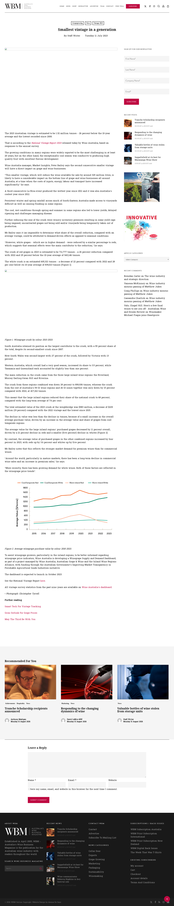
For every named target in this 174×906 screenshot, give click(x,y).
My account (137, 866)
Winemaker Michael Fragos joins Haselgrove (143, 313)
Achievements (10, 703)
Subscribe (131, 101)
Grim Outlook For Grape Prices (21, 613)
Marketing (65, 703)
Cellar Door (94, 851)
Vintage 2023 (98, 23)
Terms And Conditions (143, 882)
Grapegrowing (77, 23)
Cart (133, 870)
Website (112, 780)
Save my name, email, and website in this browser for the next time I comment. (73, 789)
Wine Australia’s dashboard (97, 587)
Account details (139, 878)
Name (32, 780)
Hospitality (21, 703)
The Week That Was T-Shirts (146, 852)
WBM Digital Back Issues (144, 848)
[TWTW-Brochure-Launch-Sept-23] (142, 243)
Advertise (94, 833)
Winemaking (96, 876)
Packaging (94, 867)
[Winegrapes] (142, 203)
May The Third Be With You (20, 619)
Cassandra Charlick (134, 298)
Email (72, 780)
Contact (93, 829)
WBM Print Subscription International (144, 835)
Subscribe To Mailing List (102, 837)
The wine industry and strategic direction (144, 277)
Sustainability (96, 872)
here (42, 581)
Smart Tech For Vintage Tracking (23, 607)
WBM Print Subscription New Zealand (147, 842)
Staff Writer (73, 36)
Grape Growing (97, 859)
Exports (93, 855)
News (88, 23)
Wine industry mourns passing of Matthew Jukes (144, 285)
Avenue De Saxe (54, 902)
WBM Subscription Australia (146, 829)
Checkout (136, 874)
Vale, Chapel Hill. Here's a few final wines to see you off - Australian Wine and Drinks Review (145, 309)
